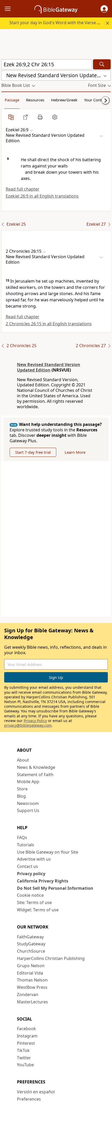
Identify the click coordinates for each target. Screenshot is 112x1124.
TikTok (23, 1050)
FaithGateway (30, 937)
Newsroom (28, 803)
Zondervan (27, 994)
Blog (21, 796)
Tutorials (25, 845)
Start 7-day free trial (33, 452)
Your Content (95, 99)
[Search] (102, 64)
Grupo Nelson (31, 966)
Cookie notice (30, 895)
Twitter (24, 1058)
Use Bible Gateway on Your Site (47, 852)
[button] (104, 8)
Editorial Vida (30, 973)
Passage (12, 99)
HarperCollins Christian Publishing (51, 958)
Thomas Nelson (32, 980)
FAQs (22, 837)
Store (22, 789)
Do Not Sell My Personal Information (55, 888)
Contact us (27, 866)
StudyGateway (31, 944)
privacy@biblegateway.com (28, 725)
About (23, 760)
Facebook (26, 1028)
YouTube (25, 1065)
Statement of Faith (35, 774)
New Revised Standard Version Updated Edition (48, 367)
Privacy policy (31, 873)
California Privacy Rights (42, 881)
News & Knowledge (36, 767)
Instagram (27, 1036)
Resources (35, 99)
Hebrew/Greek (64, 99)
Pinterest (26, 1043)
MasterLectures (32, 1002)
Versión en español (36, 1092)
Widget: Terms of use (38, 910)
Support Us (28, 810)
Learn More (75, 452)
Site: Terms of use (34, 902)
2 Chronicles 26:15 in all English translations (49, 324)
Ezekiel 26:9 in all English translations (42, 196)
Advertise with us (34, 859)
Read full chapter (22, 189)
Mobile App (28, 781)
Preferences (29, 1099)
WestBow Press (32, 987)
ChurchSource (31, 951)
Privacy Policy (35, 720)
